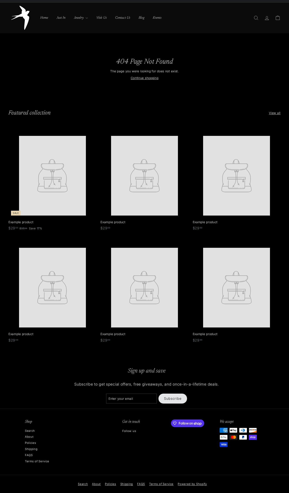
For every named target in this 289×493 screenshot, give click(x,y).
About (29, 436)
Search (30, 430)
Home (44, 17)
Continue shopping (144, 78)
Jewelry (79, 17)
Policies (30, 442)
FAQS (29, 455)
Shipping (31, 449)
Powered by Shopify (192, 484)
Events (157, 17)
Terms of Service (37, 461)
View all (275, 113)
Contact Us (122, 17)
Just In (61, 17)
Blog (141, 17)
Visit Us (101, 17)
